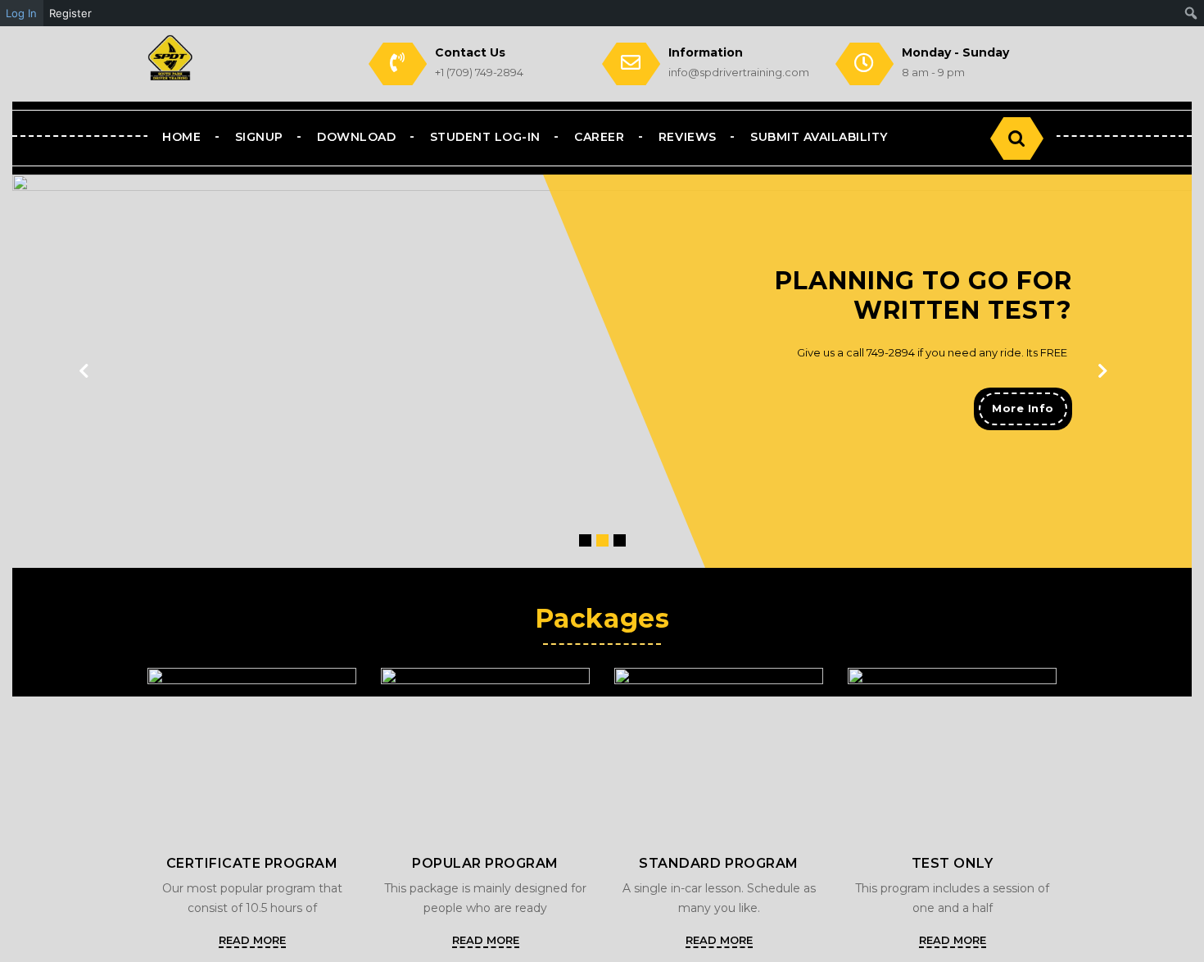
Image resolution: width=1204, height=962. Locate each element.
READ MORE (252, 939)
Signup (259, 136)
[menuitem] (1191, 13)
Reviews (688, 136)
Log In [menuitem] (21, 13)
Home (181, 136)
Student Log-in (485, 136)
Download (356, 136)
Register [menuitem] (70, 13)
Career (599, 136)
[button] (1103, 371)
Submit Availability (819, 136)
